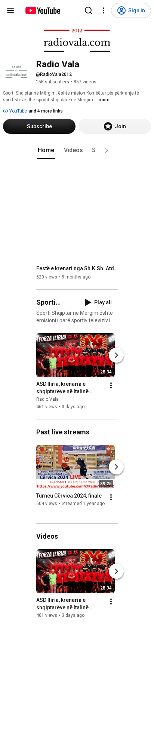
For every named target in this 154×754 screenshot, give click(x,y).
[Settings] (103, 10)
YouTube (17, 111)
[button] (107, 150)
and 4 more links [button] (45, 111)
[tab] (46, 150)
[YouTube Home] (42, 10)
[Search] (88, 10)
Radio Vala (47, 399)
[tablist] (77, 150)
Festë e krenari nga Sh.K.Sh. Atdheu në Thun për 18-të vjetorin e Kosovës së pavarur (77, 268)
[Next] (116, 355)
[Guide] (10, 10)
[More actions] (111, 385)
